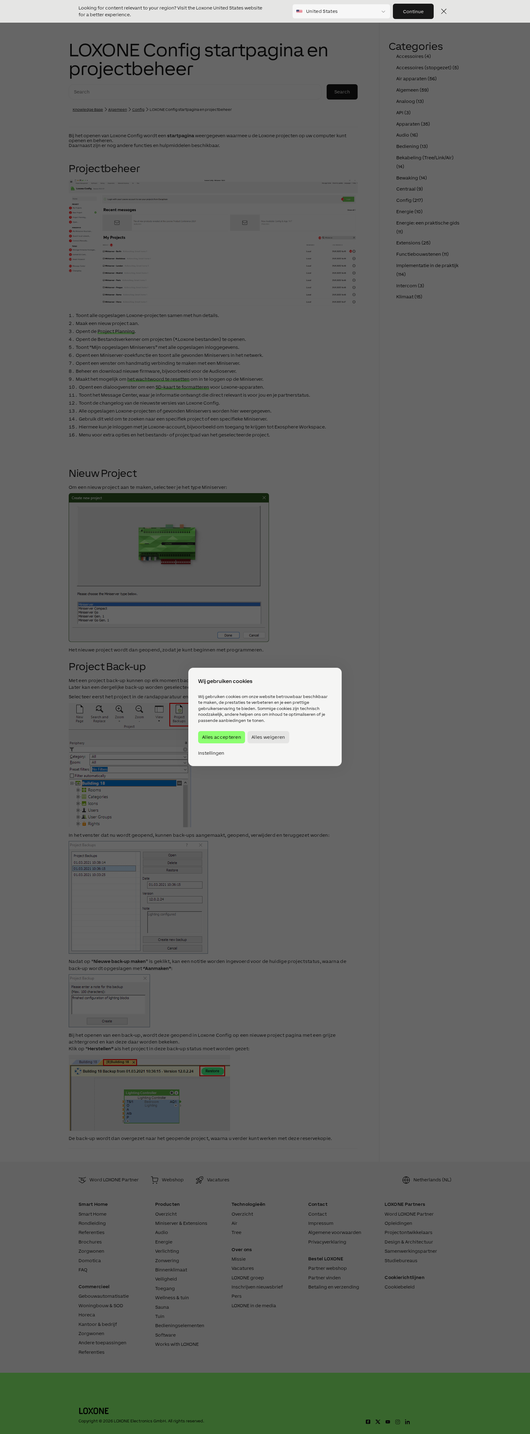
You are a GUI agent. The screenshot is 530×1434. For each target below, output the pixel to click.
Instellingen (211, 753)
